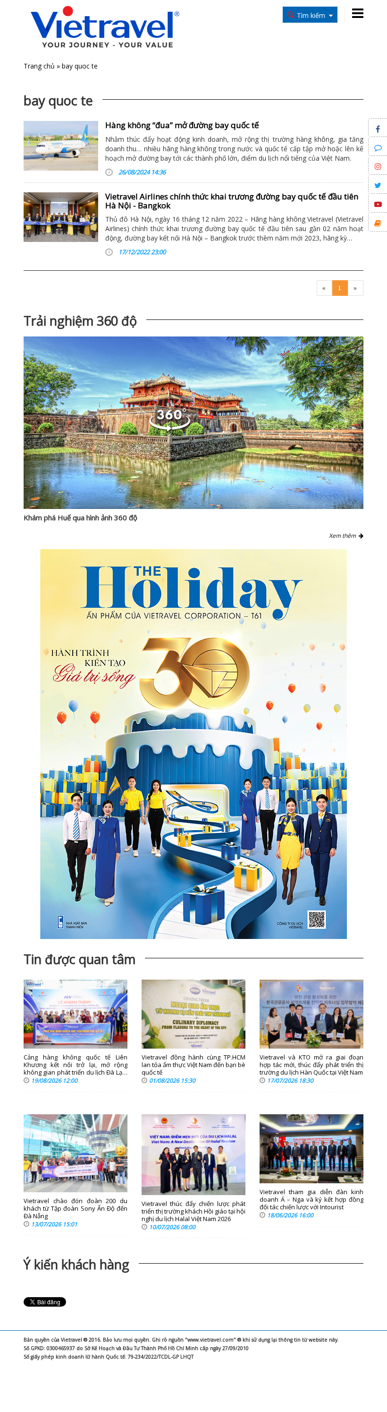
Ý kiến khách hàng (76, 1264)
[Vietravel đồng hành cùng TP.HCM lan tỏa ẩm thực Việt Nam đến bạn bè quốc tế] (193, 1014)
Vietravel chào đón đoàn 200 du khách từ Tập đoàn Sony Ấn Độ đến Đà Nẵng (75, 1208)
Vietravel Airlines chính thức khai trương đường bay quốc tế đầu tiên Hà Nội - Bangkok (231, 201)
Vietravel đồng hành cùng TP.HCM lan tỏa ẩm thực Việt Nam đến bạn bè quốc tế (193, 1064)
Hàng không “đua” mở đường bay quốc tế (182, 125)
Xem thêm (344, 536)
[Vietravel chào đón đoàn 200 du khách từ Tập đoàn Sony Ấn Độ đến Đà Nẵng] (75, 1153)
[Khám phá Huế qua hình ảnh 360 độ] (193, 422)
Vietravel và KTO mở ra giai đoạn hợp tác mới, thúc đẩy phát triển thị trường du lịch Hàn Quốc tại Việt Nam (311, 1064)
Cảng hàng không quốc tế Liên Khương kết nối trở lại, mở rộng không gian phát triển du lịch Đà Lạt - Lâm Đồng (75, 1064)
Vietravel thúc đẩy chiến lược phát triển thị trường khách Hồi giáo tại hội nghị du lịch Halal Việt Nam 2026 (193, 1211)
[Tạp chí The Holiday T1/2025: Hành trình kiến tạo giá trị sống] (193, 744)
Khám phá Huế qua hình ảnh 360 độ (80, 517)
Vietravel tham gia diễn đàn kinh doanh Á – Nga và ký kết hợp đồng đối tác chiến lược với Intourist (311, 1199)
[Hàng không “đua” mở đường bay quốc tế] (61, 146)
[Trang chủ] (105, 27)
